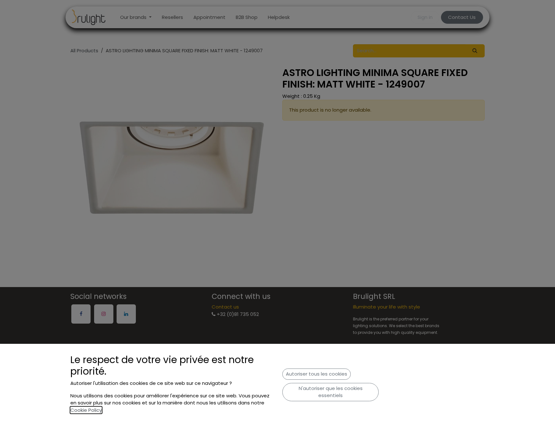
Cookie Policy (86, 410)
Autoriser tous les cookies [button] (316, 373)
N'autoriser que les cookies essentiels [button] (331, 392)
